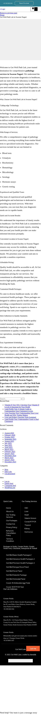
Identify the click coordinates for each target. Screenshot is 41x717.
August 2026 (9, 433)
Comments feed (10, 486)
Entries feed (9, 483)
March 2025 (9, 449)
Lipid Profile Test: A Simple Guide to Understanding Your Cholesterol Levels (19, 410)
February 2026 (10, 435)
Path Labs (8, 472)
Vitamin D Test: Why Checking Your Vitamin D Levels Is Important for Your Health (22, 406)
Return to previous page (8, 13)
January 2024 (9, 460)
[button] (36, 9)
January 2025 (9, 454)
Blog (6, 470)
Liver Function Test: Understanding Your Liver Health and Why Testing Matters (21, 414)
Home (2, 15)
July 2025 (8, 443)
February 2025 (10, 451)
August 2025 (9, 441)
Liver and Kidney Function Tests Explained (20, 417)
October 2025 (9, 437)
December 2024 (10, 456)
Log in (7, 481)
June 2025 (8, 445)
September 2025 (10, 439)
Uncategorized (10, 474)
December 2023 (10, 462)
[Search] (23, 399)
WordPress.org (10, 488)
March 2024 (9, 458)
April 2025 (8, 447)
